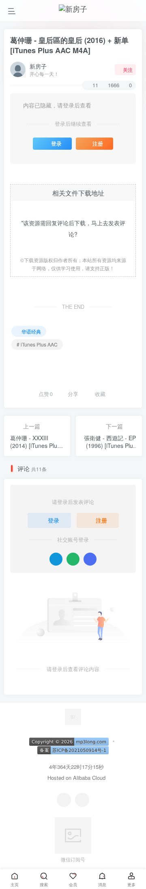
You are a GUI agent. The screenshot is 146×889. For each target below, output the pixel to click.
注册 (97, 143)
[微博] (82, 800)
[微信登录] (73, 559)
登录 (56, 143)
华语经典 (31, 331)
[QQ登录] (55, 559)
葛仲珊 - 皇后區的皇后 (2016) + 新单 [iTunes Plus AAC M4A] (69, 45)
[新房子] (73, 716)
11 (95, 85)
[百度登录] (90, 559)
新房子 (38, 66)
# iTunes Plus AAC (37, 344)
